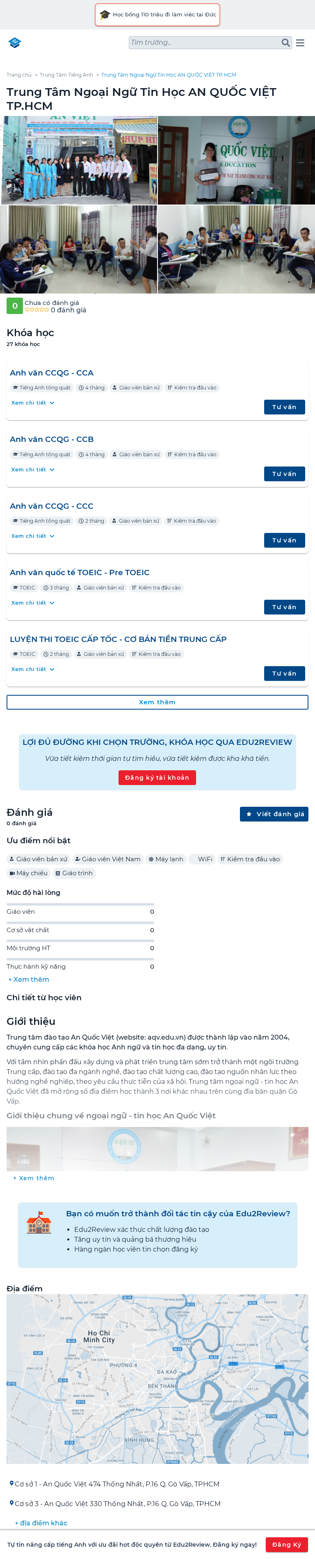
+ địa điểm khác (41, 1523)
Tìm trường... (151, 42)
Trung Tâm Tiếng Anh (66, 75)
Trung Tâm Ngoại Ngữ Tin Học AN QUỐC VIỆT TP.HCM (168, 75)
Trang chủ (19, 75)
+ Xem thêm (28, 979)
